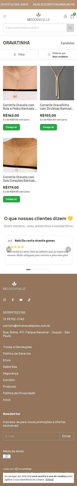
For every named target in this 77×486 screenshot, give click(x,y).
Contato (9, 380)
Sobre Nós (10, 367)
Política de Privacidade (19, 393)
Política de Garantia (17, 353)
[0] (72, 16)
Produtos (9, 386)
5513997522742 (14, 312)
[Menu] (4, 16)
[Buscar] (70, 28)
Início (6, 400)
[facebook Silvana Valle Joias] (12, 300)
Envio (7, 360)
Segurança (10, 373)
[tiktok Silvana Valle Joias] (29, 300)
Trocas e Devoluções (17, 347)
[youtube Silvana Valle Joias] (20, 300)
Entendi (50, 479)
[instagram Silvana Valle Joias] (4, 300)
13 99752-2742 (13, 319)
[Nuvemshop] (17, 469)
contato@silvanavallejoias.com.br (26, 326)
